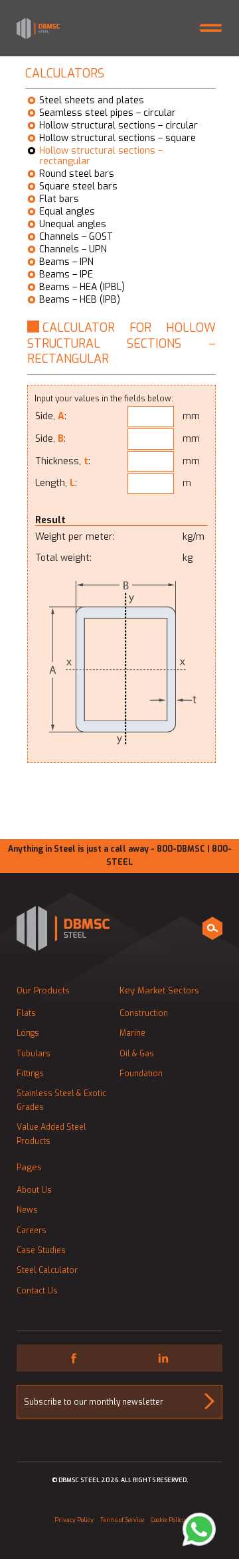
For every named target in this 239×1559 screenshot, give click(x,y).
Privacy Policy (74, 1520)
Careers (31, 1230)
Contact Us (37, 1290)
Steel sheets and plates (91, 100)
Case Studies (41, 1250)
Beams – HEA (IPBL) (82, 287)
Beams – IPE (66, 275)
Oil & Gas (137, 1053)
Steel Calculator (47, 1270)
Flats (26, 1013)
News (27, 1210)
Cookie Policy (168, 1520)
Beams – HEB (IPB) (79, 300)
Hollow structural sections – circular (118, 126)
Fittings (30, 1073)
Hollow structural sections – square (117, 138)
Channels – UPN (73, 249)
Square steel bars (78, 186)
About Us (34, 1190)
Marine (132, 1033)
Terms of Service (122, 1520)
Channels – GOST (76, 237)
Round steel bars (76, 174)
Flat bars (59, 199)
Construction (144, 1013)
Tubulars (33, 1053)
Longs (28, 1033)
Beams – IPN (66, 262)
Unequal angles (72, 224)
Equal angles (67, 212)
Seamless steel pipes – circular (107, 113)
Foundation (141, 1073)
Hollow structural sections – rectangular (101, 156)
